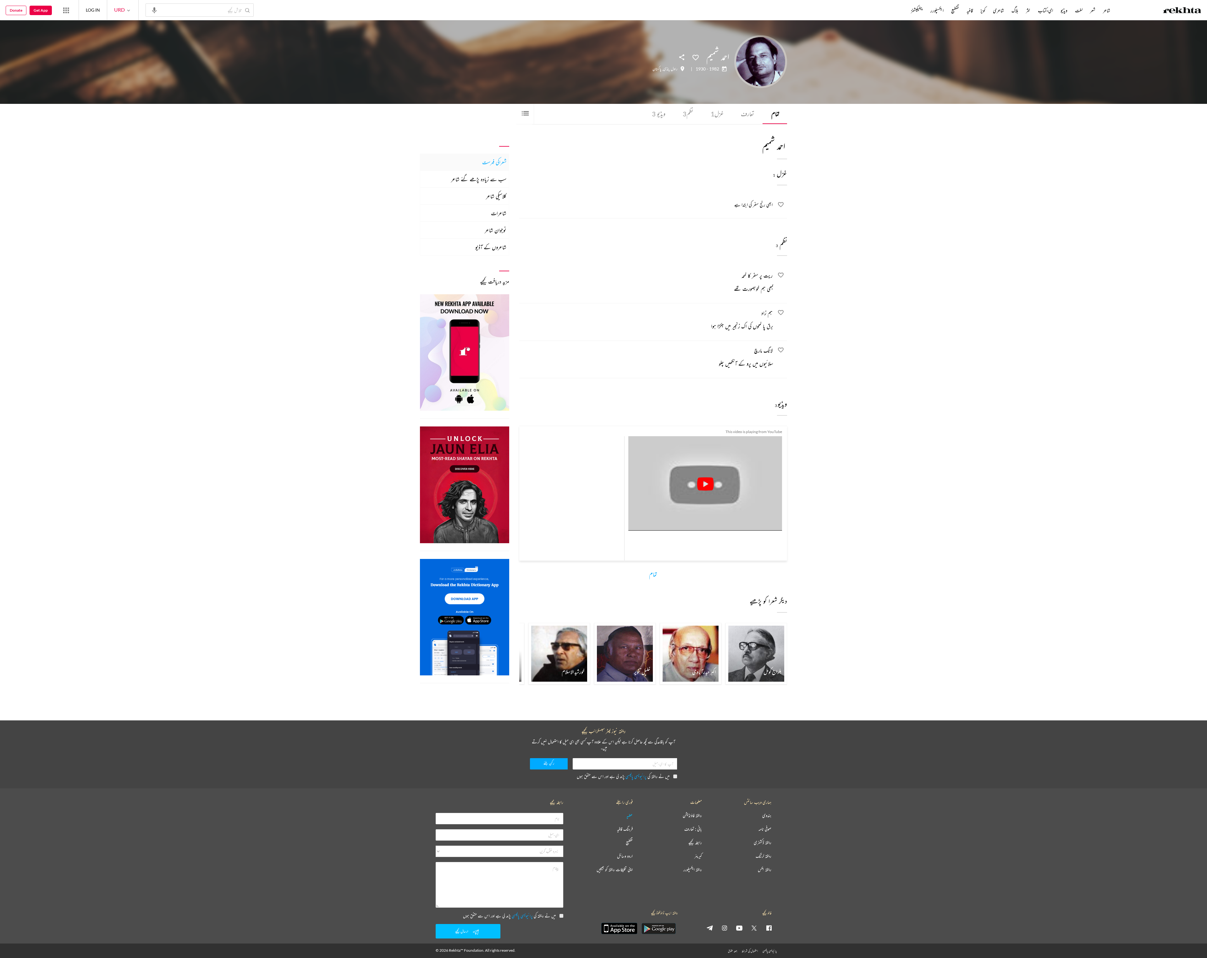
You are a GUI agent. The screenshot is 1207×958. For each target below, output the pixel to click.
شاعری (998, 10)
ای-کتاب (1045, 10)
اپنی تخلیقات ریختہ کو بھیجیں (615, 869)
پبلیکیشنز (917, 10)
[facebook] (769, 928)
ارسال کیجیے (461, 931)
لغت (1079, 10)
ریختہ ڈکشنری (762, 842)
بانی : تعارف (693, 829)
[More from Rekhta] (66, 10)
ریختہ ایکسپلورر (692, 869)
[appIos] (619, 928)
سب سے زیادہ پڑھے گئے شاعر (478, 179)
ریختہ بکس (764, 869)
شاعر (1106, 10)
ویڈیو (658, 114)
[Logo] (1182, 11)
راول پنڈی (670, 69)
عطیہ (629, 815)
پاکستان (657, 69)
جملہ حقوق (732, 951)
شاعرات (498, 213)
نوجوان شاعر (495, 230)
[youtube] (739, 928)
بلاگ (1014, 10)
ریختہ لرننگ (763, 856)
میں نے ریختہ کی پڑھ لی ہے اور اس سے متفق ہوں (623, 776)
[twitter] (754, 928)
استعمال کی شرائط (750, 951)
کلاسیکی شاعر (496, 196)
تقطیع (955, 10)
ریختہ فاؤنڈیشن (692, 815)
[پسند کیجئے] (695, 57)
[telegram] (710, 928)
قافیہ (970, 10)
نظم (688, 114)
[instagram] (724, 928)
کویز (982, 10)
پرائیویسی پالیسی (636, 776)
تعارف (747, 114)
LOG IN (93, 10)
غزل (717, 114)
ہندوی (766, 815)
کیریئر (698, 856)
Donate (16, 10)
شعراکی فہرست (494, 162)
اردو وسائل (625, 856)
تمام (775, 114)
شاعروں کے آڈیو (490, 247)
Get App (41, 10)
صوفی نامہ (764, 829)
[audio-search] (154, 9)
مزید (900, 10)
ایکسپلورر (937, 10)
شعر (1092, 10)
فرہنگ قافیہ (625, 829)
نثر (1028, 10)
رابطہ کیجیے (695, 842)
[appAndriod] (658, 928)
